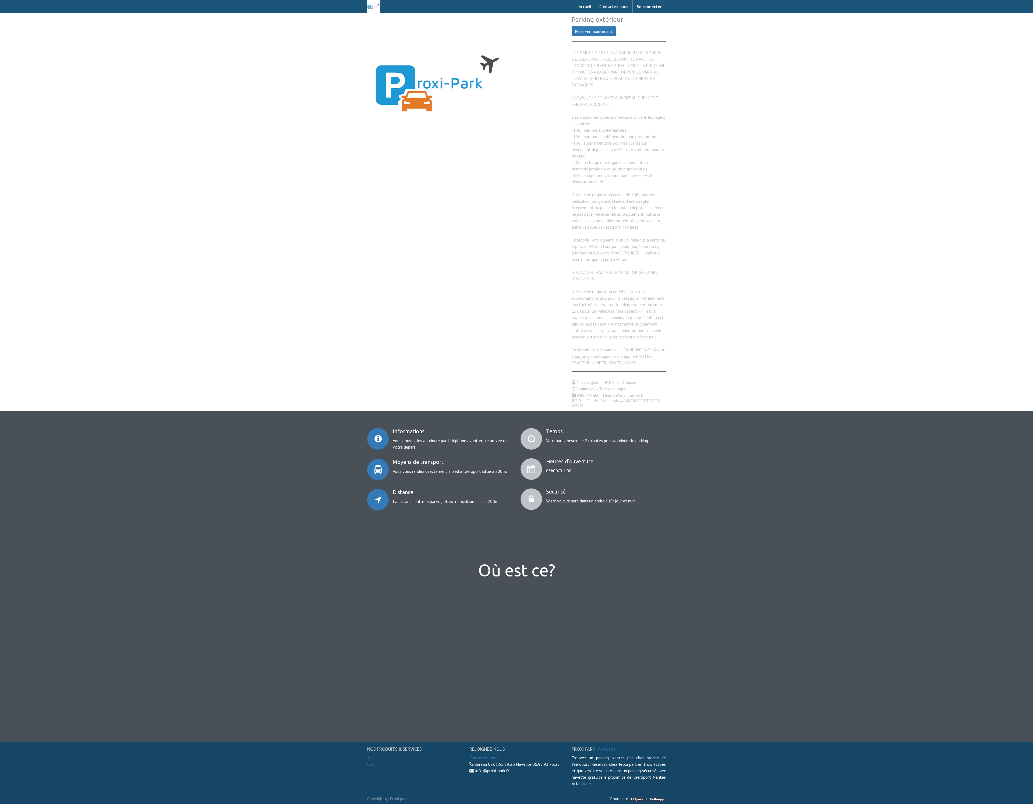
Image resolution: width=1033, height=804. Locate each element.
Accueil (373, 757)
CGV (371, 764)
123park (637, 799)
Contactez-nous (483, 757)
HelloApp (657, 799)
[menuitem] (585, 6)
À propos (607, 749)
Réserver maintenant (594, 31)
